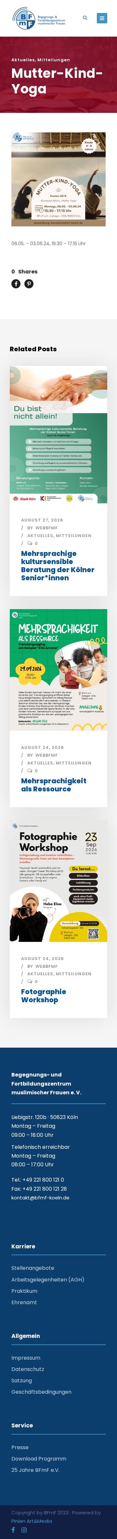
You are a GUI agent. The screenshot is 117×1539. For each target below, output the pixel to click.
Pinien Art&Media (31, 1521)
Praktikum (24, 1291)
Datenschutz (27, 1369)
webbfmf (46, 528)
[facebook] (13, 1530)
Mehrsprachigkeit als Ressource (53, 785)
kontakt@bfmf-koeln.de (40, 1197)
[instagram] (24, 1530)
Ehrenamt (24, 1302)
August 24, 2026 (42, 747)
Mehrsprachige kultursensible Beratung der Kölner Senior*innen (58, 566)
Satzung (21, 1380)
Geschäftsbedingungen (41, 1392)
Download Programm (38, 1458)
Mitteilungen (53, 60)
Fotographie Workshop (43, 995)
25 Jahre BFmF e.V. (35, 1470)
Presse (20, 1447)
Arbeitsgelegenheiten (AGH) (47, 1279)
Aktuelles (23, 60)
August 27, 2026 (42, 520)
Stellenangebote (32, 1268)
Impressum (25, 1358)
